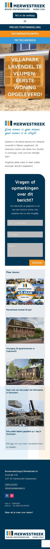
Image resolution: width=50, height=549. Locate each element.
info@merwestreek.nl (15, 488)
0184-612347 (11, 484)
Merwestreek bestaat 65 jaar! (19, 310)
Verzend (37, 262)
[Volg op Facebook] (7, 496)
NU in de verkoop (25, 15)
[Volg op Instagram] (12, 496)
